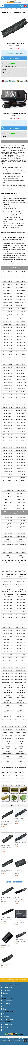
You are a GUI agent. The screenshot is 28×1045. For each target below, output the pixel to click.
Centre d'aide (7, 1003)
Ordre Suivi (6, 1027)
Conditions (6, 990)
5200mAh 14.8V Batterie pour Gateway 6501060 (20, 899)
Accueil (4, 8)
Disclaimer (6, 996)
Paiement (6, 1014)
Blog (4, 1009)
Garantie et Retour (8, 1019)
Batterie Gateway (11, 8)
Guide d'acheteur (8, 1001)
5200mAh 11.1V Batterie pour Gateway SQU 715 (7, 847)
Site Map (5, 1030)
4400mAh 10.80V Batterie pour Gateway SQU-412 (20, 820)
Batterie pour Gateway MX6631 (11, 145)
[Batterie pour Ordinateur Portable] (14, 3)
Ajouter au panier (15, 58)
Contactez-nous (7, 987)
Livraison (6, 1016)
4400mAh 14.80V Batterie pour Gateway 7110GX (20, 871)
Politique (5, 993)
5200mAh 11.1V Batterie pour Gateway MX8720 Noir (7, 823)
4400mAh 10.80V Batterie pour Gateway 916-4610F (6, 919)
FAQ (4, 1006)
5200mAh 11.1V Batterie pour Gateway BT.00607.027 (6, 899)
